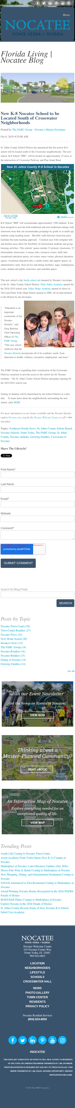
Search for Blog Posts (14, 589)
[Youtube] (62, 3)
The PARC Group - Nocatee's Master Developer (38, 129)
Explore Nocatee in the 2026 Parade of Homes (26, 903)
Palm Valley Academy (52, 284)
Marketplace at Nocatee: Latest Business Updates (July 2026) (34, 866)
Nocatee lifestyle (12, 353)
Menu (66, 14)
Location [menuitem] (37, 963)
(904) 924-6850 (37, 1019)
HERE (17, 402)
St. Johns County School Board (54, 428)
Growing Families (40, 437)
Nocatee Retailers (13, 651)
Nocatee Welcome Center (46, 417)
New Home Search (14, 638)
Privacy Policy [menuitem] (37, 1006)
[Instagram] (69, 3)
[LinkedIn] (50, 3)
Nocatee (37, 939)
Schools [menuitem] (37, 977)
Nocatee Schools (10, 432)
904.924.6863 (37, 956)
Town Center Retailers (16, 630)
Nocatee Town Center (15, 626)
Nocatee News (11, 634)
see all (71, 671)
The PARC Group (46, 432)
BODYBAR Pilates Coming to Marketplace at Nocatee (31, 899)
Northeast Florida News (22, 428)
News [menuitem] (37, 988)
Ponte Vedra (27, 432)
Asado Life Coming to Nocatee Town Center (25, 853)
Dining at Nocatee (13, 659)
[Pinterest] (56, 3)
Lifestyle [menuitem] (37, 972)
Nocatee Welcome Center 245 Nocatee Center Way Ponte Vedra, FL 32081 (37, 949)
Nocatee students (19, 437)
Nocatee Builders (13, 655)
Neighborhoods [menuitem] (37, 967)
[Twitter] (44, 3)
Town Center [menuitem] (37, 997)
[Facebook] (37, 3)
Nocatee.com (15, 417)
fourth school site (32, 280)
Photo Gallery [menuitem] (37, 992)
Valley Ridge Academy (39, 288)
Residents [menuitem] (37, 1001)
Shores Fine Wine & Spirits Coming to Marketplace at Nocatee (35, 870)
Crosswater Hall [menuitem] (37, 981)
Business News (12, 643)
